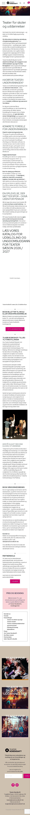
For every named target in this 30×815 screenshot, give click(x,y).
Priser (5, 631)
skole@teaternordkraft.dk (10, 541)
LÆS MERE (15, 581)
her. (22, 771)
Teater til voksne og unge (14, 619)
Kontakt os (7, 614)
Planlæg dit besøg (12, 627)
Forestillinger (8, 618)
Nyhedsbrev (10, 629)
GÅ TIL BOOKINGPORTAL (15, 329)
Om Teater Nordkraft (10, 633)
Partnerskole (8, 637)
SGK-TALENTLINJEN (10, 639)
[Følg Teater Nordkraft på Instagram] (17, 785)
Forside (6, 616)
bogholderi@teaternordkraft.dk (15, 804)
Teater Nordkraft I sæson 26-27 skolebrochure (15, 304)
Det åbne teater (9, 635)
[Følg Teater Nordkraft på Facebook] (13, 785)
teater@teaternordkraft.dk (15, 800)
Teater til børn (11, 621)
